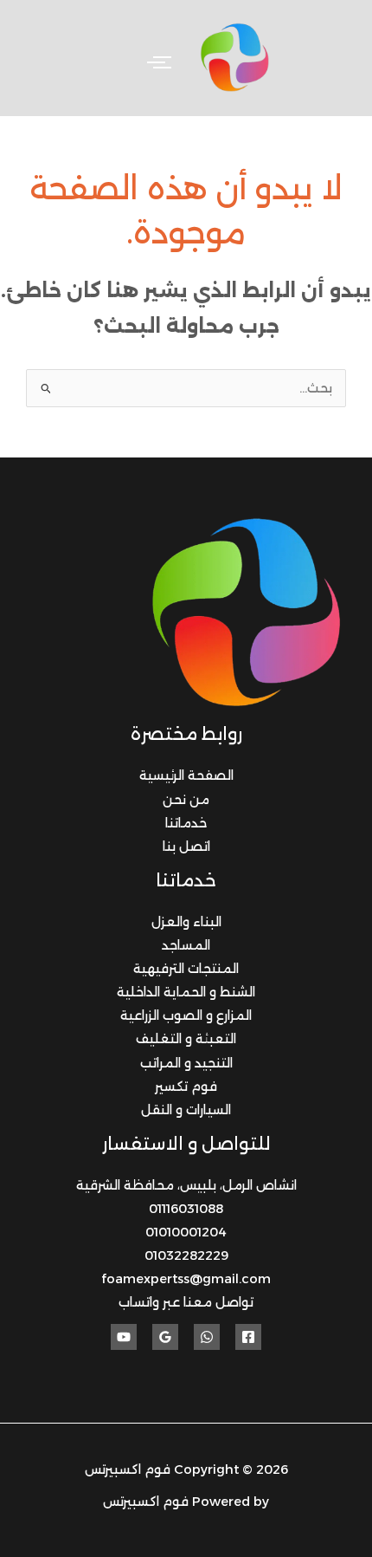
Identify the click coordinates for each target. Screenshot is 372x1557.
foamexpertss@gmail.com (186, 1279)
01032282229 (186, 1255)
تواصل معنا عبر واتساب (186, 1302)
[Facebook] (248, 1337)
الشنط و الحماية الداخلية (186, 992)
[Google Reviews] (165, 1337)
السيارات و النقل (186, 1110)
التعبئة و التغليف (186, 1039)
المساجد (186, 945)
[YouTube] (124, 1337)
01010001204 (186, 1232)
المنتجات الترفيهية (186, 968)
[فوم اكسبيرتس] (236, 58)
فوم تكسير (186, 1086)
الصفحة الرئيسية (186, 775)
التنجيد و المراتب (186, 1063)
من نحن (186, 800)
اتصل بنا (186, 846)
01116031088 (186, 1208)
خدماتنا (186, 823)
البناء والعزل (186, 922)
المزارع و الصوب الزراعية (186, 1015)
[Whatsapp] (207, 1337)
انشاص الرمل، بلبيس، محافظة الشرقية (186, 1185)
